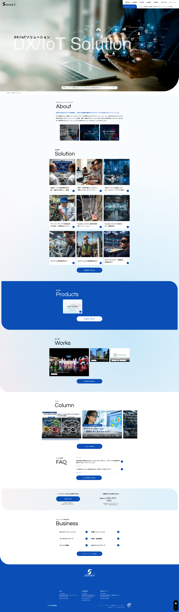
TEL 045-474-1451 (63, 596)
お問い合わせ (164, 2)
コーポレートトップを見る (89, 554)
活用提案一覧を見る (89, 270)
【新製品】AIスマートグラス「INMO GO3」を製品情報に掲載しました (87, 87)
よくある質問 (169, 6)
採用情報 (156, 2)
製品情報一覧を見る (89, 319)
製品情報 (135, 2)
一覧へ (113, 87)
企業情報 (149, 2)
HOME (8, 92)
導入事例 (142, 2)
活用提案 (146, 6)
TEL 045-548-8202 (104, 596)
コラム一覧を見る (89, 446)
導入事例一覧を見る (89, 381)
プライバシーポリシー (121, 605)
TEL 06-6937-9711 (86, 598)
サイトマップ (101, 605)
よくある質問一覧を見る (89, 478)
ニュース (174, 2)
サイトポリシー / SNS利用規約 (110, 605)
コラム (170, 2)
